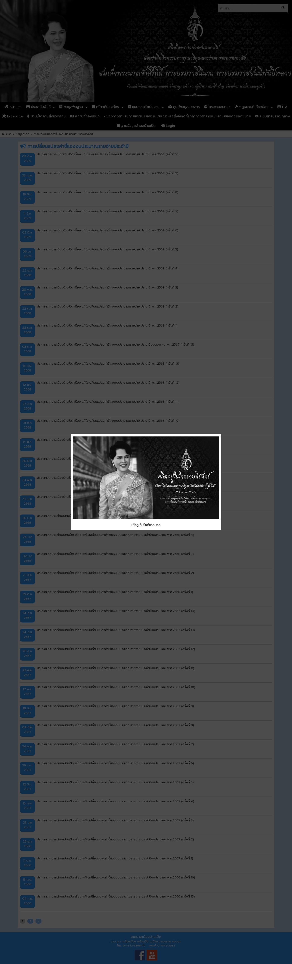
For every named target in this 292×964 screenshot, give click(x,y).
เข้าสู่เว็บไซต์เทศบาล (146, 525)
